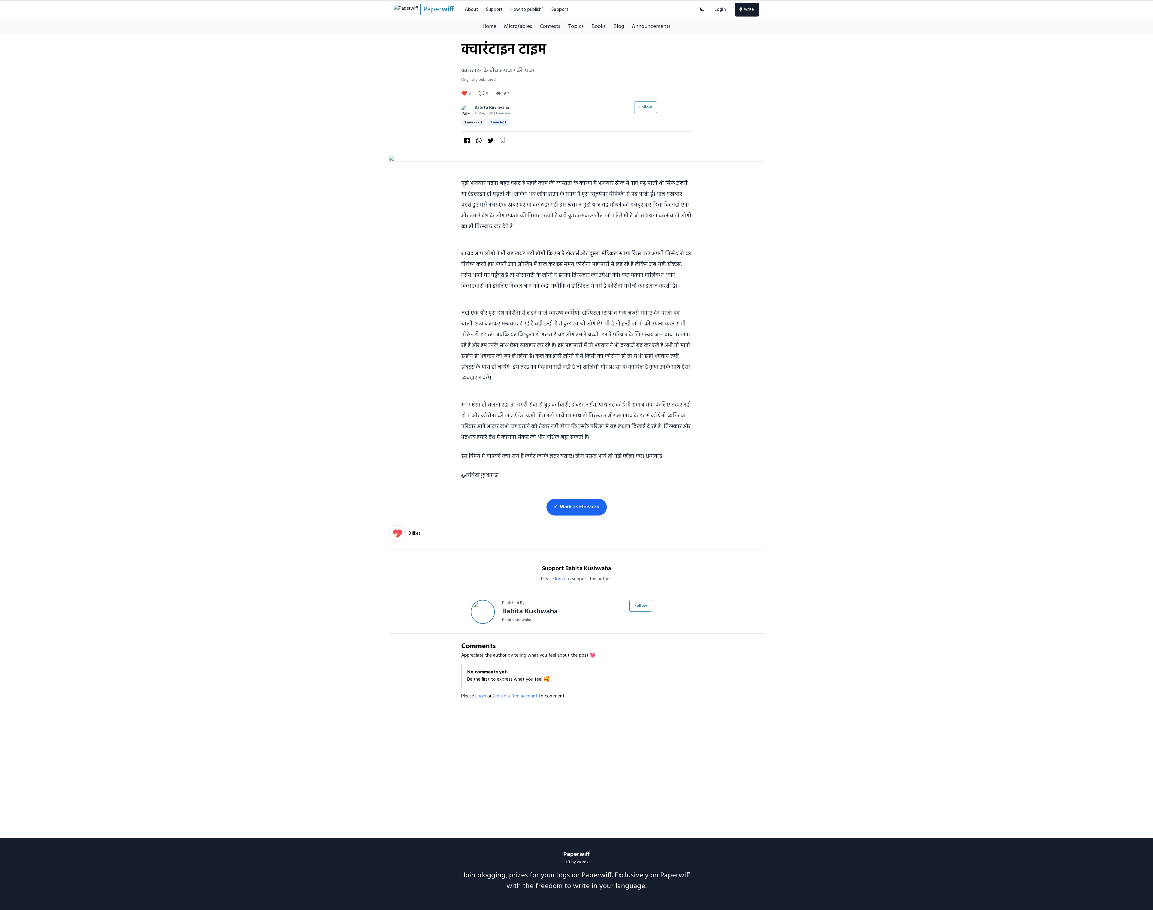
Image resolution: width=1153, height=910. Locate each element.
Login (720, 10)
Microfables (518, 26)
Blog (618, 26)
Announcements (651, 26)
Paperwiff (576, 854)
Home (489, 26)
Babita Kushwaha (491, 107)
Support (494, 10)
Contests (550, 26)
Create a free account (516, 696)
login (560, 579)
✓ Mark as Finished (577, 507)
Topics (576, 26)
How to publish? (526, 10)
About (471, 10)
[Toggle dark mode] (702, 9)
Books (599, 26)
